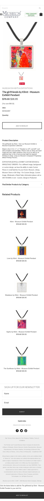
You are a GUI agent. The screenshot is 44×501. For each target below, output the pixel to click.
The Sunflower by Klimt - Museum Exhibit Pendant (21, 368)
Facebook (17, 430)
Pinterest (25, 430)
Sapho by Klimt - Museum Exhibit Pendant (21, 332)
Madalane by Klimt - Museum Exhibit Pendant (21, 295)
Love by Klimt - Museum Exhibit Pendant (21, 258)
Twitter (21, 430)
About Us (7, 458)
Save (23, 83)
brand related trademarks (31, 472)
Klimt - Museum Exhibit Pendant (21, 222)
